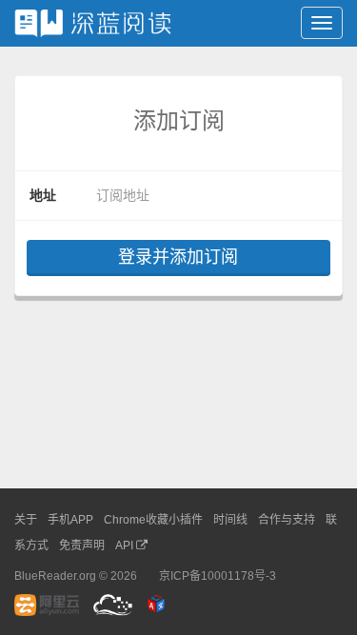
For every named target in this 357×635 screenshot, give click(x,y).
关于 (25, 519)
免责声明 (82, 545)
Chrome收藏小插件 (153, 519)
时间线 (230, 519)
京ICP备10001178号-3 (217, 576)
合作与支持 (286, 519)
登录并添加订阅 (178, 257)
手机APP (70, 519)
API (125, 545)
